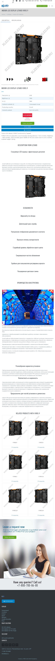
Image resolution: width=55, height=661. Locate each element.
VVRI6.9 (15, 442)
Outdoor (4, 612)
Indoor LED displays (18, 14)
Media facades (6, 619)
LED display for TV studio (9, 629)
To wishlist (28, 127)
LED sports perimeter (8, 638)
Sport (3, 615)
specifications (16, 20)
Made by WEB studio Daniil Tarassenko (27, 658)
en (2, 1)
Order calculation (27, 123)
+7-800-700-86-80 (27, 585)
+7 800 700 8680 (6, 651)
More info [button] (15, 447)
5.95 (30, 95)
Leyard (29, 133)
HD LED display (6, 627)
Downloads (9, 601)
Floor (3, 621)
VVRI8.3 (15, 476)
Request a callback (42, 6)
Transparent (5, 610)
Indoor (4, 614)
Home (3, 14)
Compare (28, 130)
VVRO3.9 (41, 510)
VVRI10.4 (41, 476)
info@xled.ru (5, 653)
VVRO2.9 (14, 510)
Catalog (9, 14)
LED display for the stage (9, 630)
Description (5, 20)
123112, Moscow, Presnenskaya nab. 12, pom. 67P (16, 649)
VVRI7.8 (41, 442)
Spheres (4, 617)
